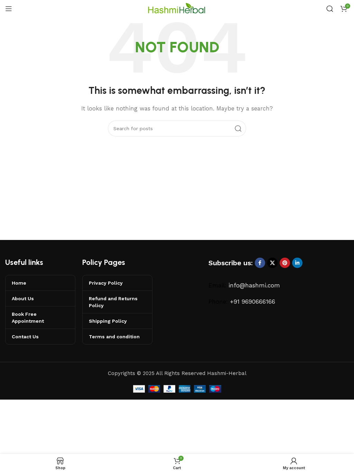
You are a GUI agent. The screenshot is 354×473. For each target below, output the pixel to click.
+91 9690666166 (252, 301)
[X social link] (272, 263)
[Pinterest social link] (285, 263)
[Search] (330, 9)
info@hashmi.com (254, 285)
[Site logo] (177, 8)
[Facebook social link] (260, 263)
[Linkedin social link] (297, 263)
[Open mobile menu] (9, 9)
